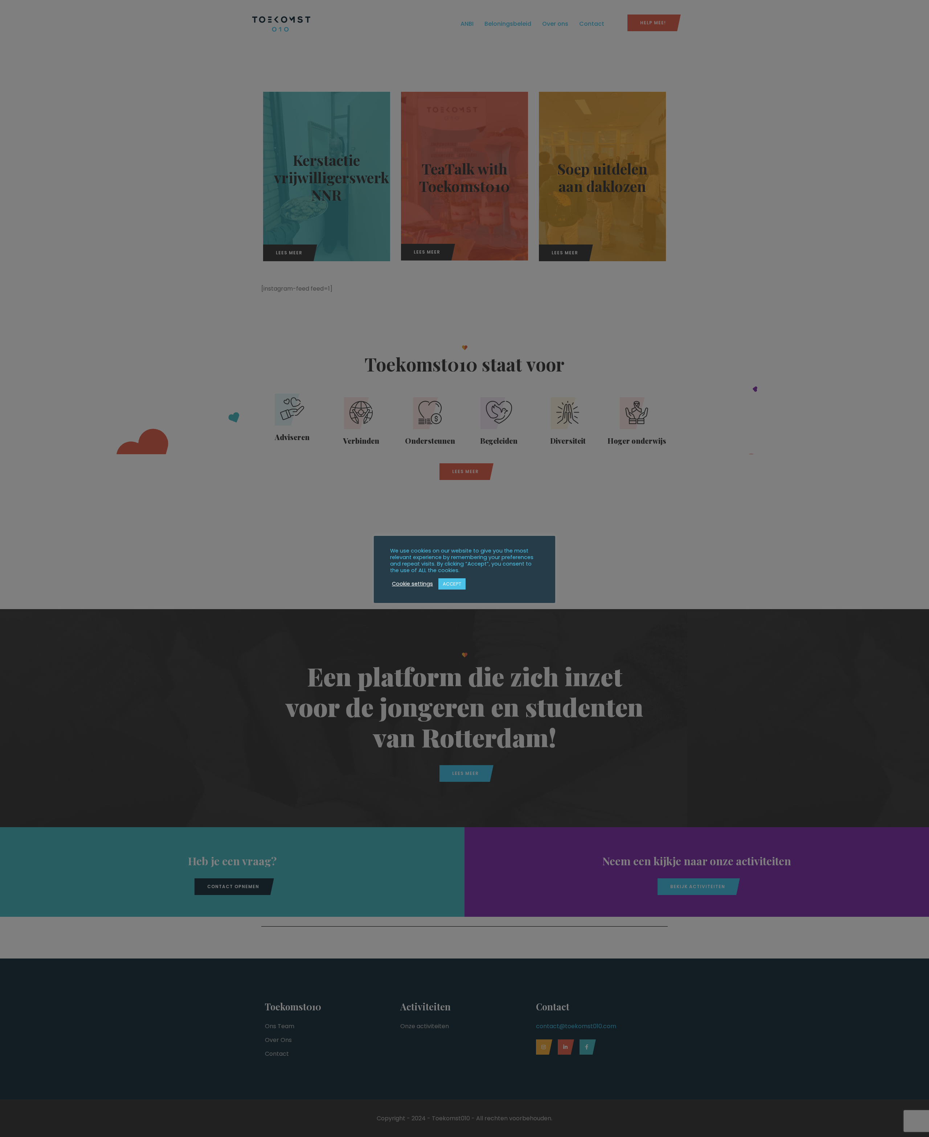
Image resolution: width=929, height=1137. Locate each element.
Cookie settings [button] (412, 583)
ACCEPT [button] (452, 583)
